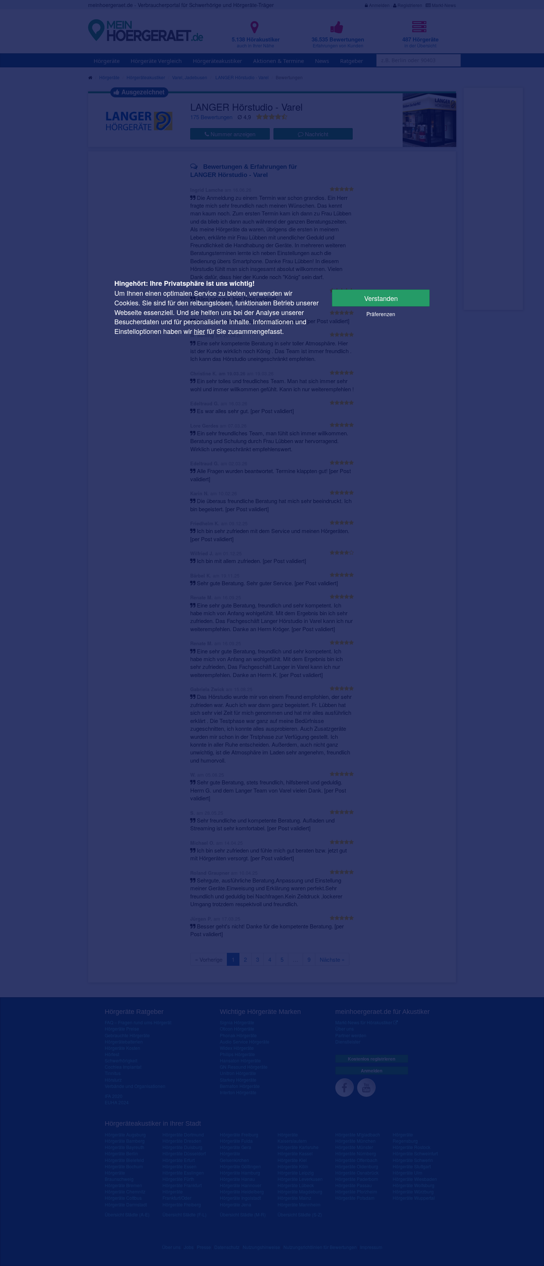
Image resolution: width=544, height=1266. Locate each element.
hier (199, 331)
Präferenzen (380, 314)
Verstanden (381, 298)
